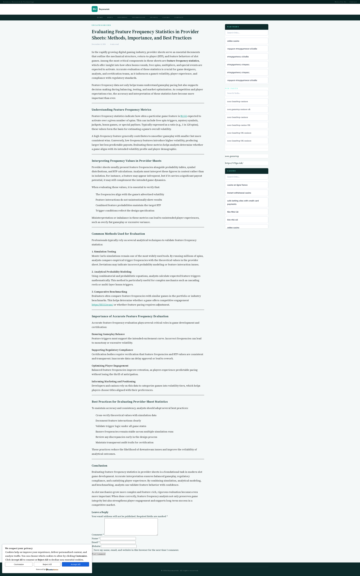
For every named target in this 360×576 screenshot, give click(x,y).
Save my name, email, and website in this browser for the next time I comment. (136, 549)
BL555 (183, 116)
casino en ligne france (237, 185)
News (110, 17)
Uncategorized (101, 25)
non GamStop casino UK (238, 125)
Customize (19, 564)
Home (100, 17)
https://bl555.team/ (102, 304)
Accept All (75, 564)
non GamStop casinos (237, 101)
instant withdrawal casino (239, 193)
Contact (353, 2)
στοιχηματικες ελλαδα (238, 56)
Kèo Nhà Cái (232, 212)
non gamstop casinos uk (238, 109)
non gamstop (232, 156)
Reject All (47, 564)
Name (96, 538)
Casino (166, 17)
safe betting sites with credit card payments (243, 202)
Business (123, 17)
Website (96, 546)
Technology (138, 17)
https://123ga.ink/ (234, 163)
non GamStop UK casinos (239, 133)
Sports (154, 17)
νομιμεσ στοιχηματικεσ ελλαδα (242, 48)
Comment (98, 534)
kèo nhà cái (232, 219)
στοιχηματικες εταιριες (238, 64)
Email (96, 542)
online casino (233, 41)
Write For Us (340, 2)
